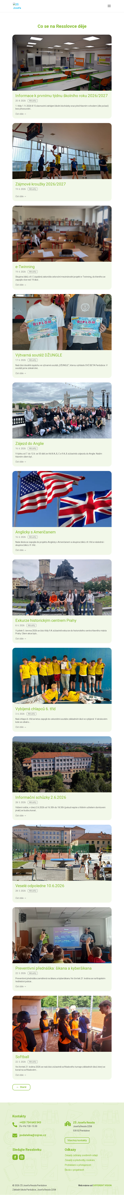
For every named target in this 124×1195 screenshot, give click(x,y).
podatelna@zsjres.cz (33, 1135)
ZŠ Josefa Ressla (84, 1122)
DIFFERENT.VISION (102, 1185)
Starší (23, 1087)
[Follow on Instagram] (21, 1157)
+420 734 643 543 (30, 1122)
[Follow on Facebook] (15, 1157)
